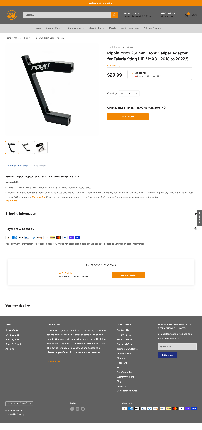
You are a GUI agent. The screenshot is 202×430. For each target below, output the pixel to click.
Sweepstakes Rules (127, 390)
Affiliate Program (153, 28)
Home (8, 38)
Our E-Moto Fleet (130, 28)
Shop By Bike (12, 334)
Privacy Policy (124, 353)
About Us (122, 362)
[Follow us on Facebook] (72, 409)
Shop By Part (12, 339)
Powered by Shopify (14, 414)
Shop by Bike (74, 28)
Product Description (18, 165)
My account (167, 16)
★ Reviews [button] (199, 217)
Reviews (121, 386)
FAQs (120, 367)
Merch (112, 28)
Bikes (38, 28)
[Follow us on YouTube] (83, 409)
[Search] (114, 15)
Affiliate (17, 38)
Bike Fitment (40, 165)
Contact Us (123, 330)
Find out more (53, 361)
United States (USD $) (17, 403)
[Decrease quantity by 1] (122, 93)
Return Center (124, 339)
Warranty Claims (125, 376)
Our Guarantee (125, 372)
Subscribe (167, 355)
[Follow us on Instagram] (77, 409)
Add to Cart (128, 116)
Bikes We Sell (12, 330)
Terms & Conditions (127, 348)
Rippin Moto (113, 66)
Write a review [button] (128, 275)
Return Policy (124, 334)
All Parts (9, 348)
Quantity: (112, 93)
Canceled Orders (125, 344)
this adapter (38, 197)
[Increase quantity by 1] (136, 93)
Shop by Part (53, 28)
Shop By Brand (96, 28)
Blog (119, 381)
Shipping (121, 358)
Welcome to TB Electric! (101, 3)
